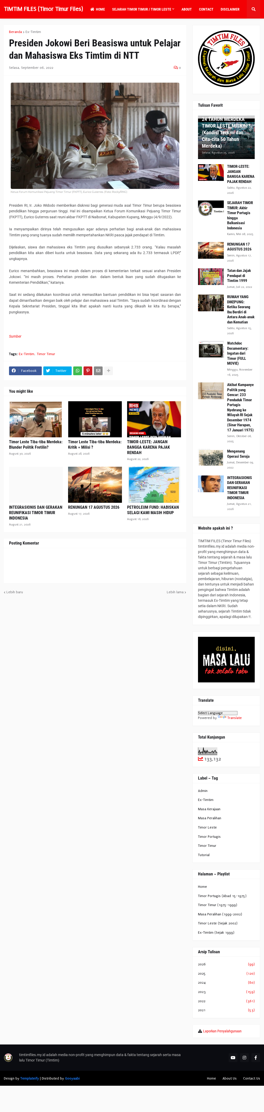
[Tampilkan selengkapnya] (108, 370)
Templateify (29, 1078)
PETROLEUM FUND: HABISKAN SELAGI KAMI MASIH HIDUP (153, 510)
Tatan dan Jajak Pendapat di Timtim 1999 (239, 275)
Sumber (15, 336)
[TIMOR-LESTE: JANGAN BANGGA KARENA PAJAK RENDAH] (154, 419)
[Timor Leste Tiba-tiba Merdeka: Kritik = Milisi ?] (95, 419)
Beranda (15, 32)
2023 (226, 992)
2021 (226, 1010)
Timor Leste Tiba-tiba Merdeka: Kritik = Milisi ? (94, 444)
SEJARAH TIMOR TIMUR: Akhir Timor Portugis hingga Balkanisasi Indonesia (240, 215)
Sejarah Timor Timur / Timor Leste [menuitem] (141, 9)
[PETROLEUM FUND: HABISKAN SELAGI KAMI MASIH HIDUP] (154, 485)
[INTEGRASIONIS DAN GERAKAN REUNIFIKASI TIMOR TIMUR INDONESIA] (36, 485)
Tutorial (204, 855)
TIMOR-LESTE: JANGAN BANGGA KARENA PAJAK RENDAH (148, 447)
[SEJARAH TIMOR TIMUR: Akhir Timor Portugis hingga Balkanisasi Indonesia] (211, 208)
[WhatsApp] (77, 370)
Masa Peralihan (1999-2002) (220, 914)
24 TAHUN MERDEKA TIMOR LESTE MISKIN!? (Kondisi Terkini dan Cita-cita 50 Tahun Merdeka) (226, 132)
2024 (226, 982)
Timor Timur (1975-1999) (217, 905)
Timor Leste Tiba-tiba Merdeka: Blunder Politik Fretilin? (35, 444)
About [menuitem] (187, 9)
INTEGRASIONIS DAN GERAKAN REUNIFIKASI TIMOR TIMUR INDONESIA (35, 513)
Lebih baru (14, 592)
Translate (234, 718)
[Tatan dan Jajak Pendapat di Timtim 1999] (211, 276)
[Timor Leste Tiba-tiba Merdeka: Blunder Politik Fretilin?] (36, 419)
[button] (253, 9)
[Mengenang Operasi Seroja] (211, 457)
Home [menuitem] (100, 9)
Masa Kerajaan (209, 809)
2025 (226, 973)
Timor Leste (207, 827)
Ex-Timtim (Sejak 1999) (216, 932)
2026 (226, 964)
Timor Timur (46, 354)
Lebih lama (175, 592)
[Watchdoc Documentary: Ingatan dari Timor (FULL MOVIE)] (211, 349)
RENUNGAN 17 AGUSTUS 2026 (93, 507)
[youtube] (233, 1057)
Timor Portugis (209, 837)
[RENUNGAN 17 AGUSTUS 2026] (95, 485)
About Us (229, 1078)
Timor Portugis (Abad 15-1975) (222, 896)
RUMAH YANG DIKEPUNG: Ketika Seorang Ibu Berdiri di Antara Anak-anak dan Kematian (240, 309)
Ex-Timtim (33, 32)
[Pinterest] (88, 370)
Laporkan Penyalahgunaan (222, 1031)
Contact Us (251, 1078)
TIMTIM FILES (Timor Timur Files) (43, 9)
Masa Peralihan (209, 818)
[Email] (98, 370)
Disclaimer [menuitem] (230, 9)
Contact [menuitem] (206, 9)
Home (202, 887)
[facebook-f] (255, 1057)
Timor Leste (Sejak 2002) (217, 923)
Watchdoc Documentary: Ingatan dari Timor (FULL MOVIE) (237, 353)
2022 (226, 1001)
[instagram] (244, 1057)
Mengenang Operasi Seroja (238, 454)
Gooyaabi (72, 1078)
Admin (203, 791)
